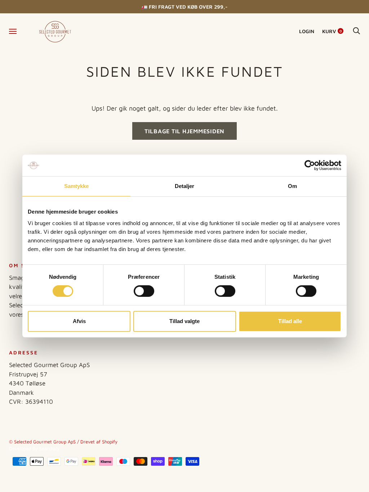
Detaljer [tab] (185, 186)
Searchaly (49, 448)
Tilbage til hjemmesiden (184, 131)
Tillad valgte (184, 321)
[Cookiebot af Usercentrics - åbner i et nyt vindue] (309, 165)
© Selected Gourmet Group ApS (42, 441)
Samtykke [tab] (76, 186)
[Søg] (356, 31)
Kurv (332, 31)
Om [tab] (292, 186)
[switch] (144, 291)
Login (306, 31)
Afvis (79, 321)
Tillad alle (290, 321)
